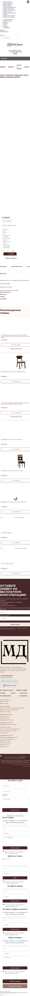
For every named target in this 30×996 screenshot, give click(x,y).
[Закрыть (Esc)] (0, 994)
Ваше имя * (3, 609)
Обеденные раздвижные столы (8, 737)
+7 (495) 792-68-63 (15, 50)
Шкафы (5, 14)
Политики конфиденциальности (21, 629)
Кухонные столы (4, 716)
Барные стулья (4, 703)
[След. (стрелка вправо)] (2, 995)
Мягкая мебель (7, 1)
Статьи (12, 693)
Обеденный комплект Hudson (8, 724)
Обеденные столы (8, 3)
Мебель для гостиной (9, 15)
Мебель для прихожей (9, 12)
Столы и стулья (7, 11)
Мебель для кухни (8, 8)
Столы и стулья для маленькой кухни (10, 729)
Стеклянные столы (5, 743)
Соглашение (26, 766)
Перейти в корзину (15, 981)
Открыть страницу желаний (7, 992)
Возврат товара (7, 20)
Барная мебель (7, 4)
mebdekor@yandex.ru (16, 52)
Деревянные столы (5, 741)
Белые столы (3, 746)
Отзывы (5, 22)
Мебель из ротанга (5, 711)
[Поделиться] (2, 994)
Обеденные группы (6, 722)
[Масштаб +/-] (5, 994)
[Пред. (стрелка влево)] (0, 995)
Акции (5, 25)
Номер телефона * (5, 615)
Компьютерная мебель (9, 7)
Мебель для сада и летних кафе (9, 710)
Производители (5, 696)
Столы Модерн (4, 732)
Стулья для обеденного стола (8, 731)
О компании (6, 27)
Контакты (5, 26)
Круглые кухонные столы (7, 720)
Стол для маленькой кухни (7, 739)
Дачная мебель (7, 6)
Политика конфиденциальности (20, 764)
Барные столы (4, 701)
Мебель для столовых (9, 10)
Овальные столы (4, 744)
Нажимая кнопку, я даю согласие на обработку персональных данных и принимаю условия (15, 628)
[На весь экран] (3, 994)
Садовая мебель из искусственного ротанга (12, 708)
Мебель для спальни (9, 17)
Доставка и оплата (8, 19)
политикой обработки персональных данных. (15, 815)
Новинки (5, 23)
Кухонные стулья (4, 718)
